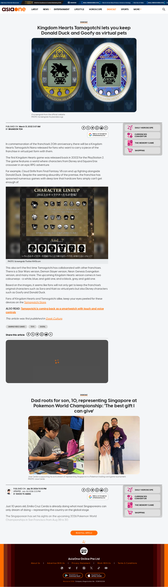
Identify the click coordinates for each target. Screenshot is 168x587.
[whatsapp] (97, 128)
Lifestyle (79, 9)
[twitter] (88, 128)
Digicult (111, 9)
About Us (35, 563)
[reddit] (101, 128)
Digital (42, 327)
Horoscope (95, 9)
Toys (32, 327)
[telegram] (92, 128)
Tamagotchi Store (35, 302)
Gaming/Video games (16, 327)
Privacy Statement (81, 563)
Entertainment (62, 9)
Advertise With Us (56, 563)
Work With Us (104, 563)
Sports (125, 9)
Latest (34, 9)
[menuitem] (35, 9)
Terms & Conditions (127, 563)
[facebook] (83, 128)
